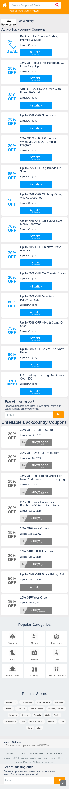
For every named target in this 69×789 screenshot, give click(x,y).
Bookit (56, 715)
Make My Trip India (56, 709)
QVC (47, 715)
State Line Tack (43, 702)
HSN (62, 721)
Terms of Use (36, 753)
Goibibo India (26, 702)
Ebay (39, 728)
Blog (23, 753)
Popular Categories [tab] (34, 624)
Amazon (36, 11)
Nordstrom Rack (36, 721)
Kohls (28, 11)
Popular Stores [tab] (34, 694)
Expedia (37, 715)
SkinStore (59, 702)
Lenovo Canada (36, 709)
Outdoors (17, 742)
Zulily (22, 721)
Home (6, 742)
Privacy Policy (54, 753)
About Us (12, 753)
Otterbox (8, 709)
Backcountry (10, 721)
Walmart (51, 721)
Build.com (21, 709)
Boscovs (25, 715)
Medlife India (11, 702)
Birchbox (13, 715)
